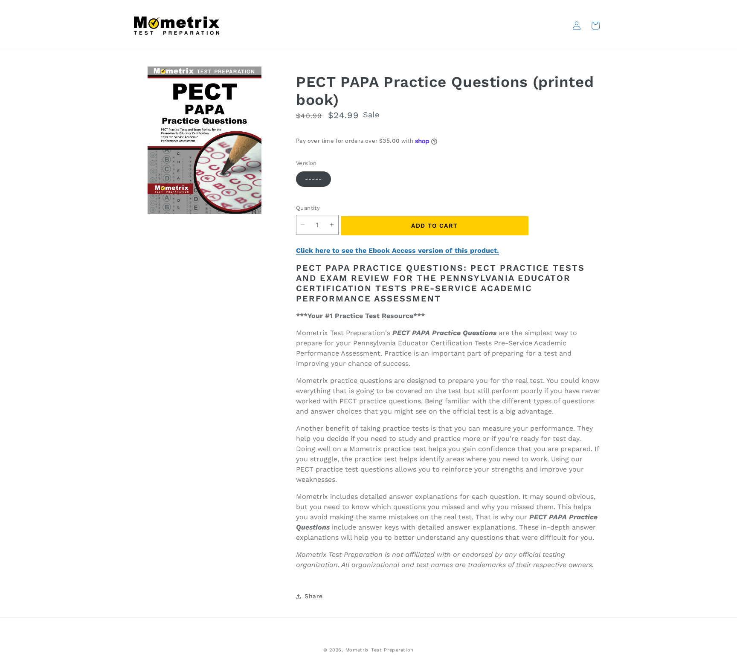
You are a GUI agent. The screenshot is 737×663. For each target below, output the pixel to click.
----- (313, 179)
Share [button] (314, 596)
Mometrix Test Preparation (379, 650)
